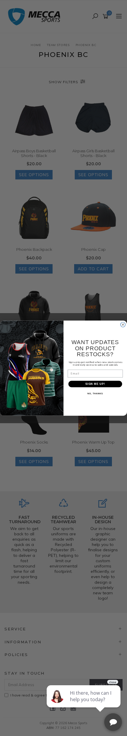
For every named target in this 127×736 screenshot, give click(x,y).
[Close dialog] (123, 324)
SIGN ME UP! (95, 383)
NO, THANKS (95, 393)
